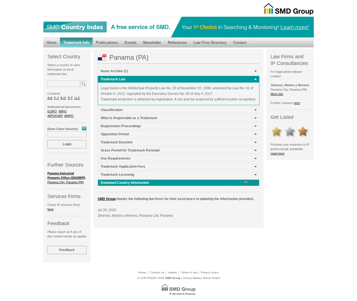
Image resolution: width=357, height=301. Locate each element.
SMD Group (107, 199)
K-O (63, 98)
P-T (70, 98)
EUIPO (52, 111)
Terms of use (189, 272)
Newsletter (152, 42)
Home (52, 42)
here (50, 209)
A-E (49, 98)
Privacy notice (210, 272)
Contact (239, 42)
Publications (107, 42)
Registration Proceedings (121, 126)
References (177, 42)
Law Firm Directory (210, 42)
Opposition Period (115, 134)
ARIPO (69, 115)
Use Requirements (116, 158)
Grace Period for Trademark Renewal (130, 150)
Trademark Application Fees (123, 166)
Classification (111, 110)
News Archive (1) (114, 71)
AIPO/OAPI (55, 115)
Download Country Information (125, 183)
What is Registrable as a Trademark (129, 118)
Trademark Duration (116, 142)
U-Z (77, 98)
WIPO (63, 111)
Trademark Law (113, 79)
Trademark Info (76, 42)
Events (130, 42)
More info (277, 94)
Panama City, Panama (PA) (66, 178)
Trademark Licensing (117, 175)
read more (277, 153)
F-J (56, 98)
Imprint (172, 272)
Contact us (157, 272)
